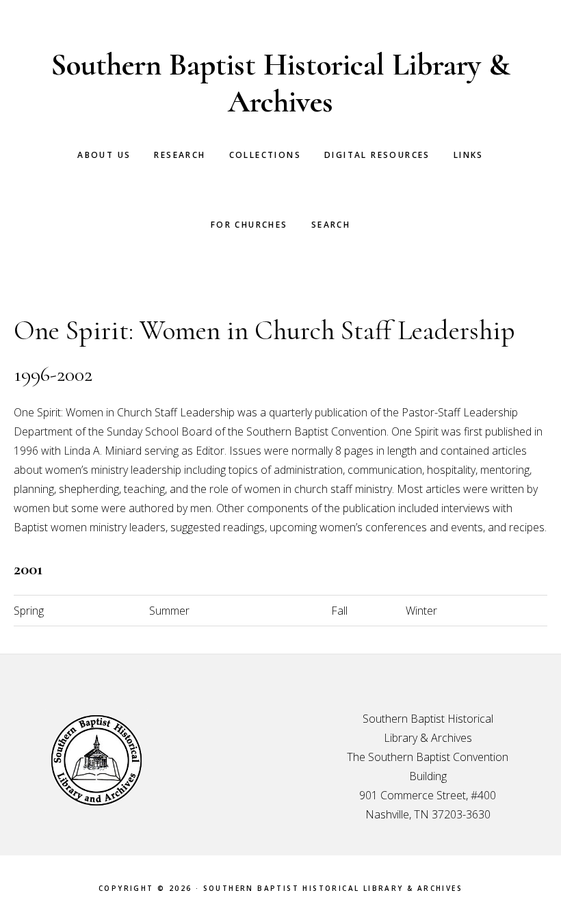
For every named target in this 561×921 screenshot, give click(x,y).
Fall (339, 610)
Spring (29, 610)
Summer (169, 610)
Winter (421, 610)
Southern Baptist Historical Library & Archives (280, 83)
